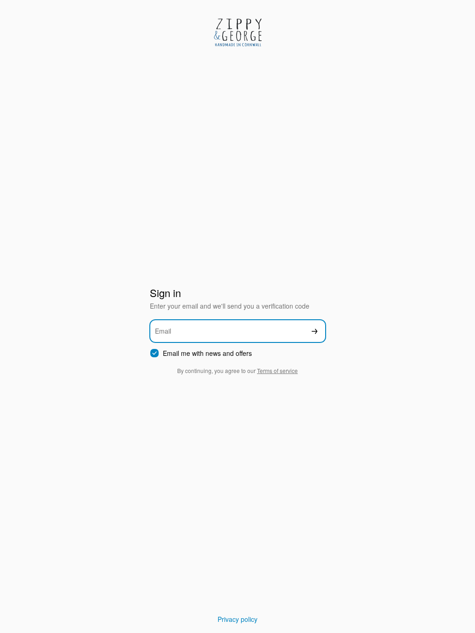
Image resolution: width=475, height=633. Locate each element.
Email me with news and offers (207, 353)
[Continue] (314, 331)
